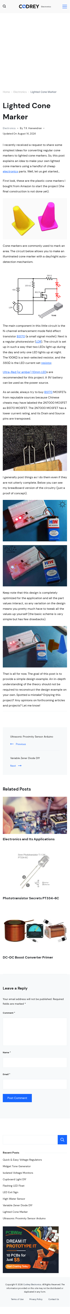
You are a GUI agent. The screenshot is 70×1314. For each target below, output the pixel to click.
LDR (38, 342)
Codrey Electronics (32, 1284)
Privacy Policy (35, 1299)
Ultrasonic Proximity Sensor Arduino (31, 736)
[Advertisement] (35, 50)
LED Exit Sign (10, 1192)
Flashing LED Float (13, 1185)
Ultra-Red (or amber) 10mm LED (24, 372)
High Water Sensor (14, 1198)
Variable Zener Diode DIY (25, 758)
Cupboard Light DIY (14, 1179)
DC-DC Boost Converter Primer (28, 957)
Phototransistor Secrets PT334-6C (31, 898)
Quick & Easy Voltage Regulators (22, 1159)
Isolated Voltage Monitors (18, 1172)
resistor (46, 363)
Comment (9, 1012)
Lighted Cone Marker (15, 1211)
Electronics (46, 6)
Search (62, 1139)
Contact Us (53, 1299)
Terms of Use (17, 1299)
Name (7, 1052)
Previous (21, 744)
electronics (10, 171)
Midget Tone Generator (17, 1166)
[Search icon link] (5, 6)
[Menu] (64, 6)
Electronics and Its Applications (29, 839)
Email (6, 1074)
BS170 (21, 336)
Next (13, 765)
